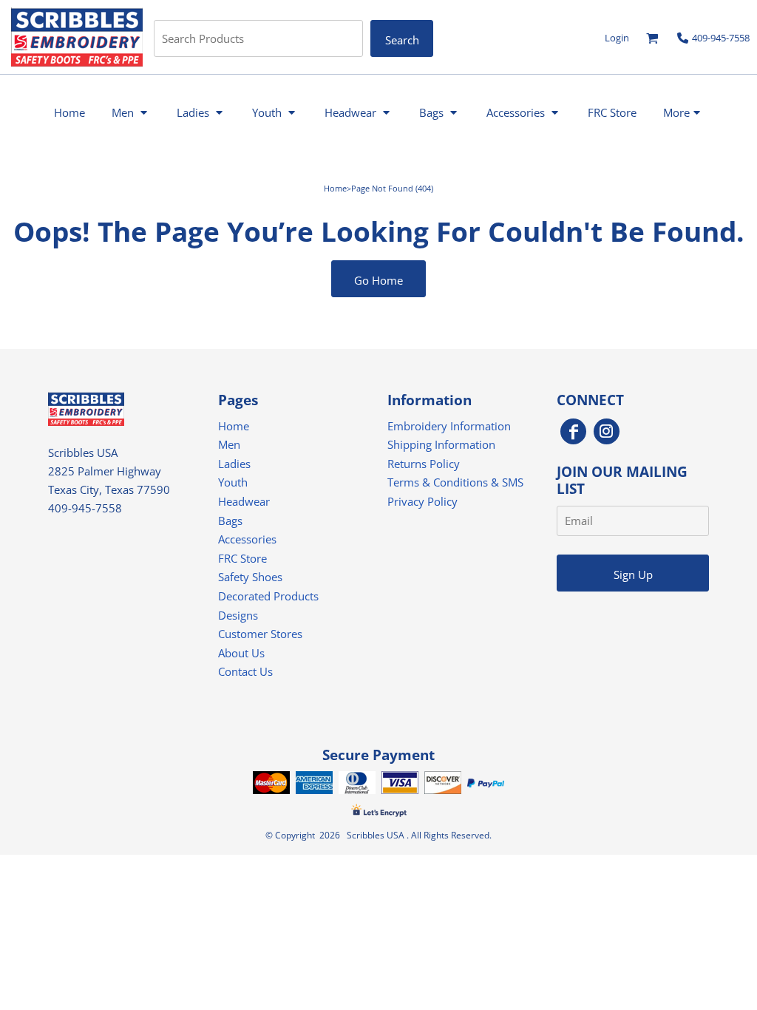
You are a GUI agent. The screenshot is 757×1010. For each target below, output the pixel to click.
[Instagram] (606, 431)
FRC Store (242, 558)
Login (617, 37)
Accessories (247, 539)
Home (335, 188)
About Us (241, 652)
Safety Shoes (250, 576)
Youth (233, 482)
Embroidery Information (449, 425)
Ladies (234, 463)
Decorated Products (268, 596)
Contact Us (245, 671)
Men (229, 444)
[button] (652, 38)
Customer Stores (260, 633)
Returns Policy (423, 463)
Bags (230, 520)
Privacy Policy (422, 501)
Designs (238, 615)
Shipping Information (441, 444)
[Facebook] (573, 431)
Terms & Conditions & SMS (455, 482)
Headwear (244, 501)
